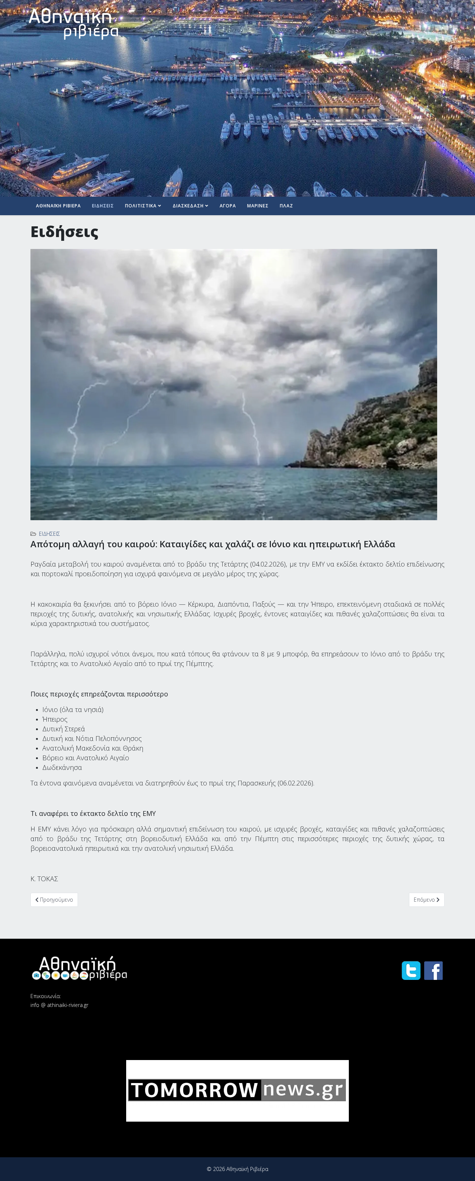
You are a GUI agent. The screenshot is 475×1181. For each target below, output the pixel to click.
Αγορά (228, 206)
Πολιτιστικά (141, 206)
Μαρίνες (258, 206)
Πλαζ (286, 206)
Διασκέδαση (188, 206)
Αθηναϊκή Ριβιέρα (58, 206)
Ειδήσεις (103, 206)
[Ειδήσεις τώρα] (237, 1091)
